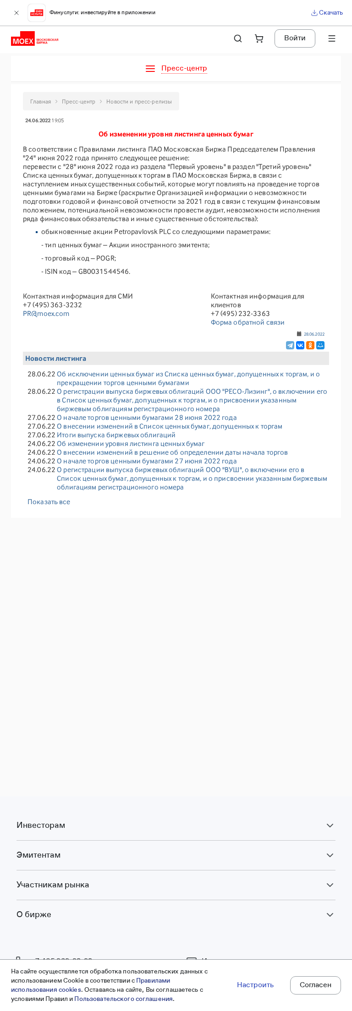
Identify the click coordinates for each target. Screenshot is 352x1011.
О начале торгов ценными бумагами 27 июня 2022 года (147, 461)
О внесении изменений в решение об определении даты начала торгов (172, 452)
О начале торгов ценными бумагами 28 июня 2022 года (147, 417)
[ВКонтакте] (300, 345)
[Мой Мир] (320, 345)
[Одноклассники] (310, 345)
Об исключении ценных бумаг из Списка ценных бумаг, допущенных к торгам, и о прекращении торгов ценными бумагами (188, 378)
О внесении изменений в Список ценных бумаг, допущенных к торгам (169, 426)
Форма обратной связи (248, 322)
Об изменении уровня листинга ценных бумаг (130, 443)
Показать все (49, 501)
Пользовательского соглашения (123, 999)
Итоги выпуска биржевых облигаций (116, 434)
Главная (40, 101)
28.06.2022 (314, 334)
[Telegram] (290, 345)
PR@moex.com (46, 313)
